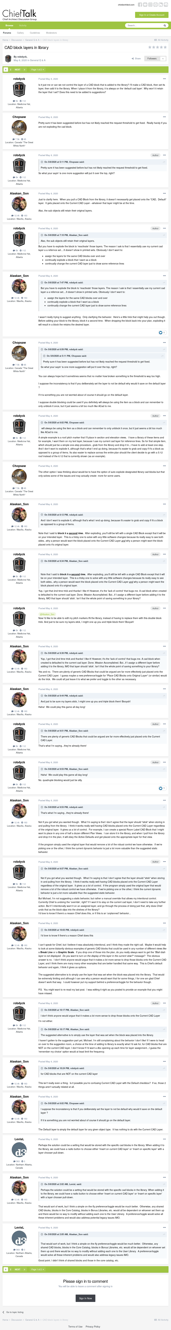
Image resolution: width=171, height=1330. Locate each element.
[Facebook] (140, 4)
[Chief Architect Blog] (166, 4)
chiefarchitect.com (126, 4)
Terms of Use (75, 1326)
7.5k (17, 139)
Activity (23, 25)
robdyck (22, 56)
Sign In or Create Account (151, 14)
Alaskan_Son (19, 193)
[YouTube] (145, 4)
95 (24, 139)
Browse (9, 25)
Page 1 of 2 (37, 69)
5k (16, 100)
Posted (48, 78)
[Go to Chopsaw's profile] (19, 127)
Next (17, 69)
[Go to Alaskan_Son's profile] (19, 204)
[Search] (164, 25)
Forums (7, 32)
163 (25, 215)
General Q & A (37, 60)
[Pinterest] (155, 4)
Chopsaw (19, 117)
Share (137, 58)
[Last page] (24, 69)
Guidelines (35, 32)
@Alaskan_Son (47, 614)
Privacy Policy (93, 1326)
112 (24, 100)
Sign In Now (85, 1298)
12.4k (17, 215)
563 (18, 1161)
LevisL (19, 1139)
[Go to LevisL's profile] (19, 1149)
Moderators (51, 32)
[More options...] (164, 79)
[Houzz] (161, 4)
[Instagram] (150, 4)
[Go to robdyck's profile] (8, 58)
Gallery (20, 32)
